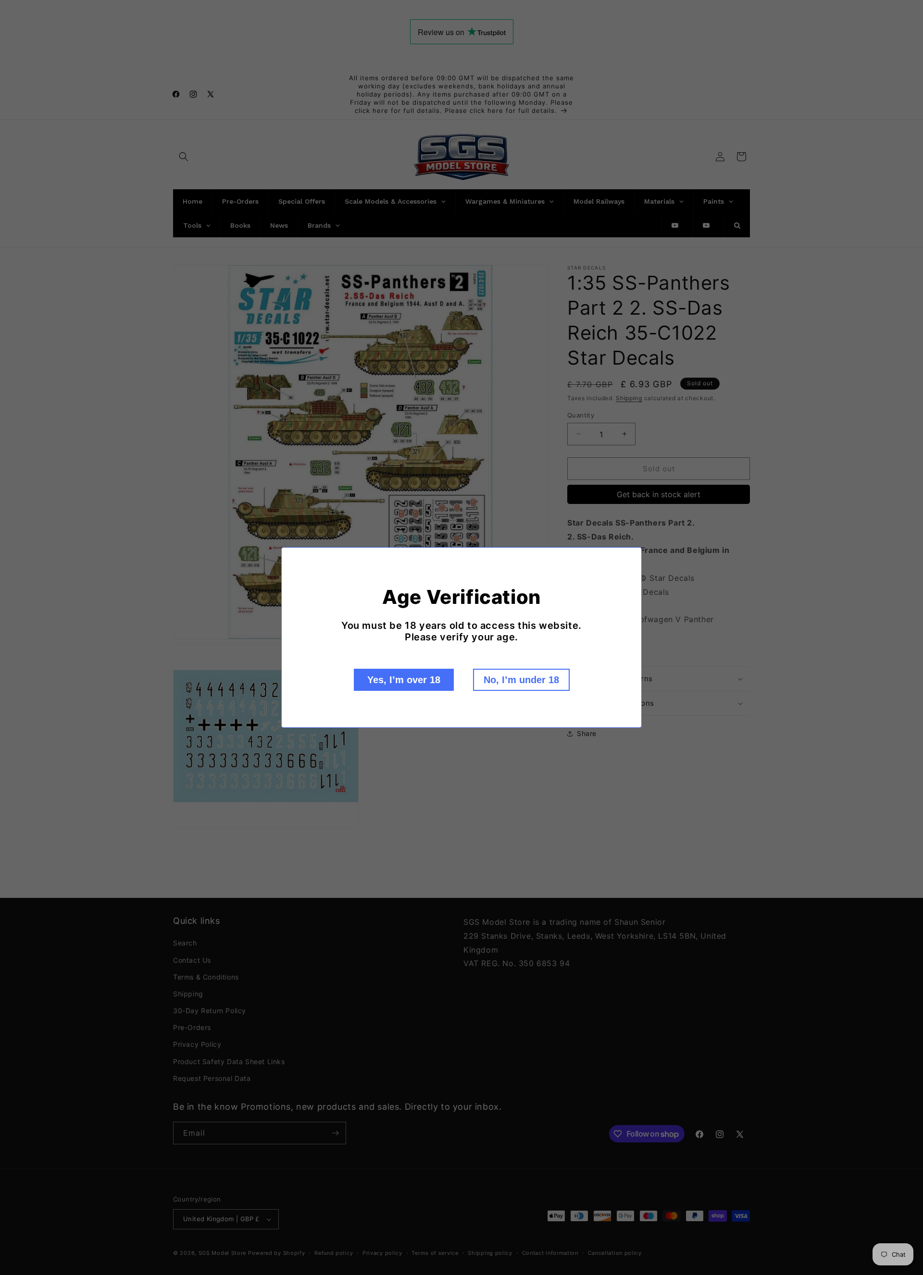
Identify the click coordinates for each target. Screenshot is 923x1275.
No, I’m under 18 (521, 679)
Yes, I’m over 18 (403, 679)
